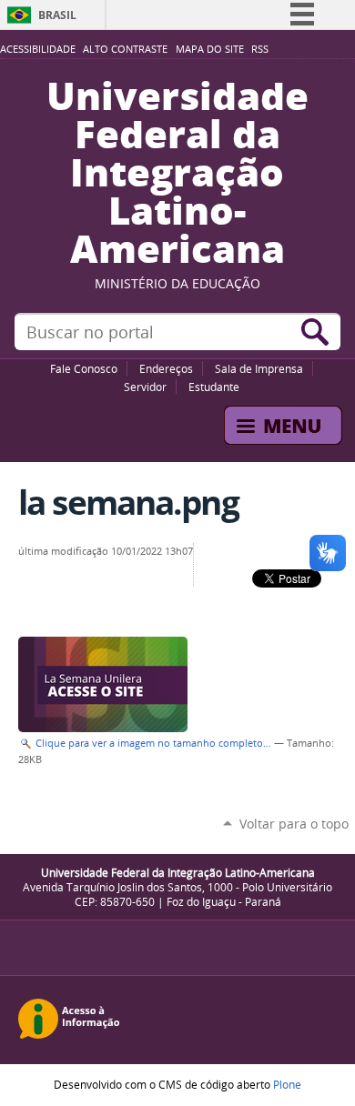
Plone (287, 1084)
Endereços (166, 368)
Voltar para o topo (294, 823)
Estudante (213, 386)
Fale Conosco (83, 368)
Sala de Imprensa (259, 368)
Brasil (57, 15)
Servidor (145, 386)
